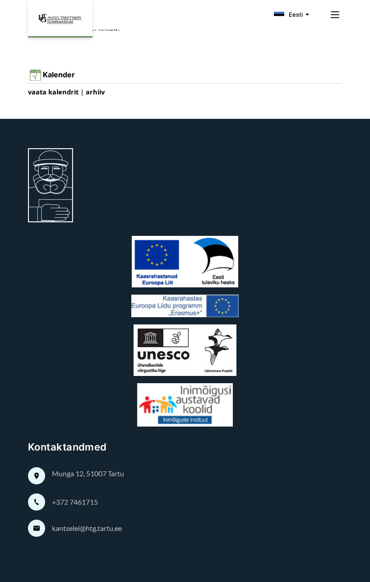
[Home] (60, 19)
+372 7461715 (75, 502)
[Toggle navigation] (332, 14)
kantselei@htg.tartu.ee (87, 528)
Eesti (296, 14)
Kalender (61, 74)
